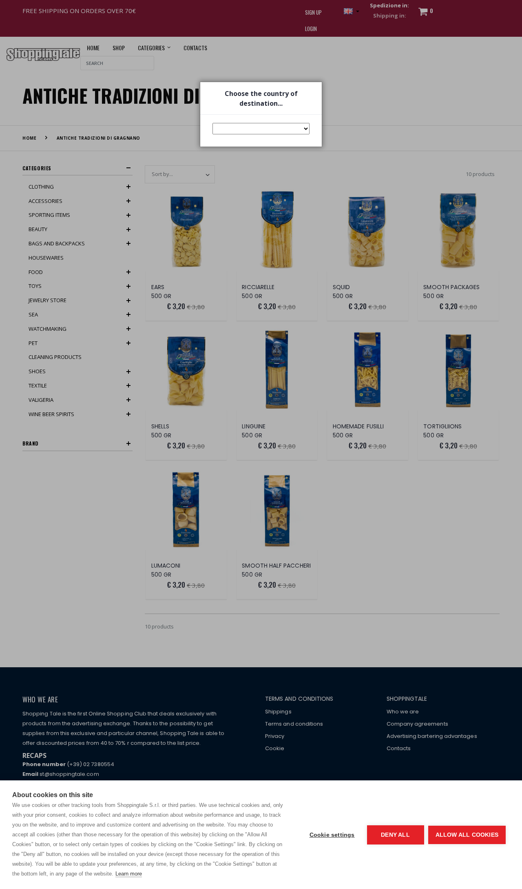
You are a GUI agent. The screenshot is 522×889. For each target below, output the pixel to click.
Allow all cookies (467, 835)
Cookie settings (332, 835)
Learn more (128, 874)
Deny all (395, 835)
